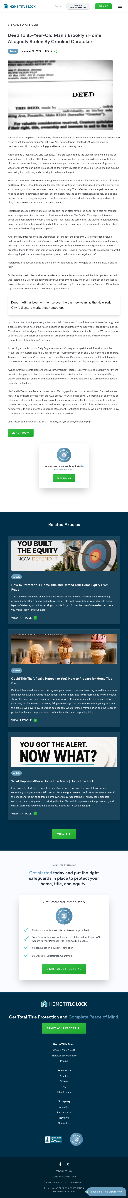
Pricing (64, 1060)
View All (64, 834)
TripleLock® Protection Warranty (64, 1182)
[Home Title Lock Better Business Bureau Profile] (53, 1139)
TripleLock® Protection (64, 1055)
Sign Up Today (21, 433)
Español (58, 6)
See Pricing (64, 478)
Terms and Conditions (64, 1177)
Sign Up (103, 6)
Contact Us (64, 1123)
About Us (64, 1107)
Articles (64, 1075)
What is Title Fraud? (64, 1050)
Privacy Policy (64, 1171)
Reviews (64, 1117)
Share (48, 50)
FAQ (64, 1086)
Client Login (64, 1092)
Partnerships (64, 1112)
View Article (21, 617)
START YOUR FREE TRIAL (64, 968)
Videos (64, 1081)
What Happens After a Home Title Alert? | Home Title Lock (52, 781)
